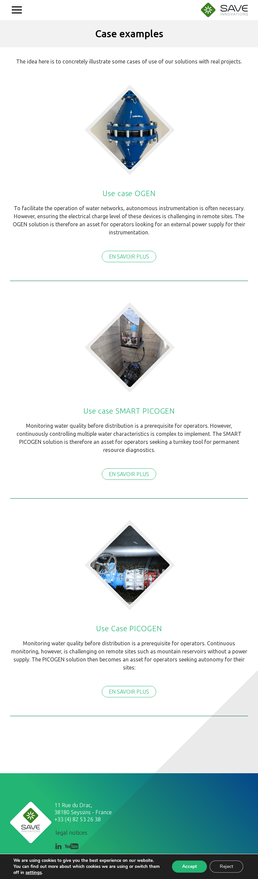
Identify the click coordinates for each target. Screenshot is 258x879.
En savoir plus (129, 256)
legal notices (71, 832)
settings (34, 873)
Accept (189, 866)
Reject (226, 866)
